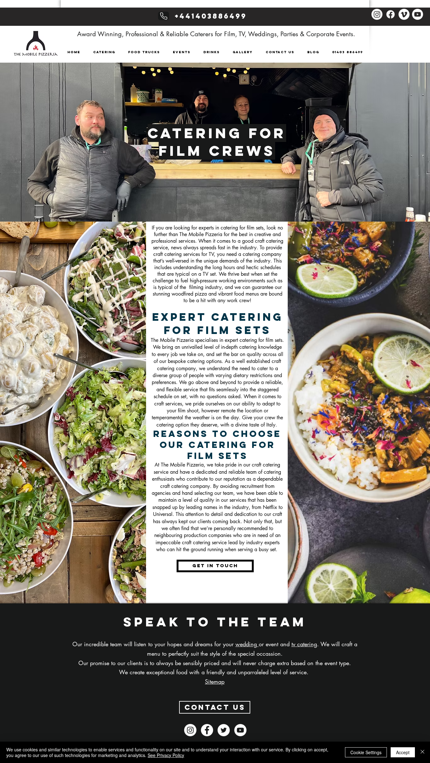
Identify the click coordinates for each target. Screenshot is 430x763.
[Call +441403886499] (163, 16)
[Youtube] (417, 14)
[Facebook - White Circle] (207, 730)
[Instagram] (376, 14)
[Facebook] (390, 14)
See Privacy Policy (166, 755)
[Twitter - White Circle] (224, 730)
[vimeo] (404, 14)
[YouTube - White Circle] (240, 730)
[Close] (422, 752)
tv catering (304, 644)
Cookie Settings (366, 752)
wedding (247, 644)
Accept (403, 752)
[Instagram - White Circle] (190, 730)
